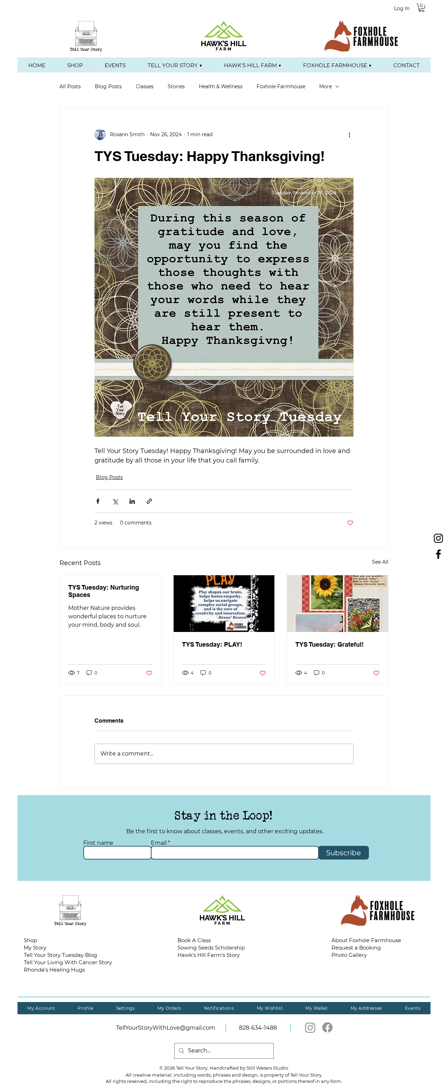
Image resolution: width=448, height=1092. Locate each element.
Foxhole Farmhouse (281, 86)
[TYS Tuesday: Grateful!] (337, 603)
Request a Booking (356, 947)
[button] (421, 8)
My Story (35, 947)
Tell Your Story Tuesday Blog (60, 955)
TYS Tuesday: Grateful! (329, 644)
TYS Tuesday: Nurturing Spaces (103, 591)
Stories (176, 86)
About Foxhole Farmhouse (366, 940)
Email (159, 843)
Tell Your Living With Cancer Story (68, 962)
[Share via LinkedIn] (132, 501)
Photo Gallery (349, 955)
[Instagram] (310, 1027)
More (325, 86)
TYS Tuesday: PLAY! (212, 644)
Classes (145, 86)
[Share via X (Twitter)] (115, 501)
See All (380, 562)
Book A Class (194, 940)
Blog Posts (108, 86)
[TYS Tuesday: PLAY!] (224, 603)
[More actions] (349, 134)
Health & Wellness (221, 86)
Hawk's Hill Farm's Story (208, 955)
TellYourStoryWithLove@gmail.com (165, 1027)
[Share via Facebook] (97, 501)
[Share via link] (149, 501)
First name (98, 843)
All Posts (70, 86)
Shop (30, 940)
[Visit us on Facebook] (438, 554)
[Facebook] (327, 1027)
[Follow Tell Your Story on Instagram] (438, 538)
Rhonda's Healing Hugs (54, 969)
